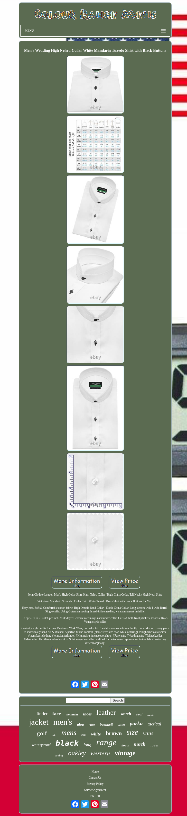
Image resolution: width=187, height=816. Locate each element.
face (56, 713)
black (67, 743)
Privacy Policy (95, 783)
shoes (87, 714)
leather (106, 712)
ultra (80, 724)
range (106, 742)
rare (92, 724)
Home (95, 771)
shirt (54, 735)
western (100, 752)
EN (92, 796)
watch (126, 714)
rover (154, 745)
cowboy (59, 755)
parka (136, 723)
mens (68, 732)
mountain (72, 714)
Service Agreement (95, 790)
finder (42, 713)
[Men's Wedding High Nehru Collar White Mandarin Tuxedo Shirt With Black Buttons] (95, 85)
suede (150, 714)
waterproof (41, 745)
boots (125, 745)
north (140, 744)
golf (42, 733)
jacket (38, 722)
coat (83, 734)
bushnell (106, 724)
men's (62, 721)
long (87, 744)
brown (114, 733)
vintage (125, 753)
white (96, 734)
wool (139, 714)
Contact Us (95, 777)
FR (98, 796)
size (132, 732)
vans (148, 733)
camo (121, 724)
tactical (154, 723)
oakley (77, 753)
